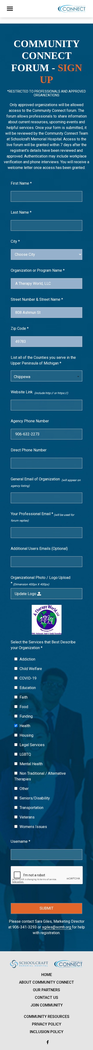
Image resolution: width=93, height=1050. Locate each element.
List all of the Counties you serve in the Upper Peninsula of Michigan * (43, 360)
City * (15, 241)
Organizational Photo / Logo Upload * (40, 580)
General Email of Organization (46, 482)
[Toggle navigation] (10, 9)
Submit (46, 908)
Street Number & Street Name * (37, 299)
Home (46, 974)
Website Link (39, 392)
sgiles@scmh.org (57, 927)
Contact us (46, 997)
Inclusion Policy (46, 1032)
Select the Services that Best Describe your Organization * (43, 645)
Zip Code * (20, 328)
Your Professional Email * (42, 517)
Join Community (47, 1005)
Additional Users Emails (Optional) (39, 548)
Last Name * (21, 212)
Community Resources (46, 1016)
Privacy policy (46, 1024)
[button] (46, 375)
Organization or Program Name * (38, 270)
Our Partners (46, 990)
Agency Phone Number (30, 421)
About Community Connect (46, 982)
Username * (20, 841)
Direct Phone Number (28, 450)
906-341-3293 (24, 927)
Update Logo (26, 594)
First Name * (21, 183)
